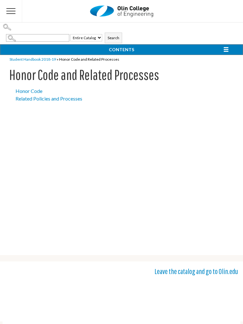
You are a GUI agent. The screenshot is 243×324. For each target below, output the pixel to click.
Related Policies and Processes (49, 98)
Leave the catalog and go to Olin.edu (196, 271)
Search (113, 37)
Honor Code (29, 91)
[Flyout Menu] (11, 11)
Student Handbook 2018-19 (32, 59)
